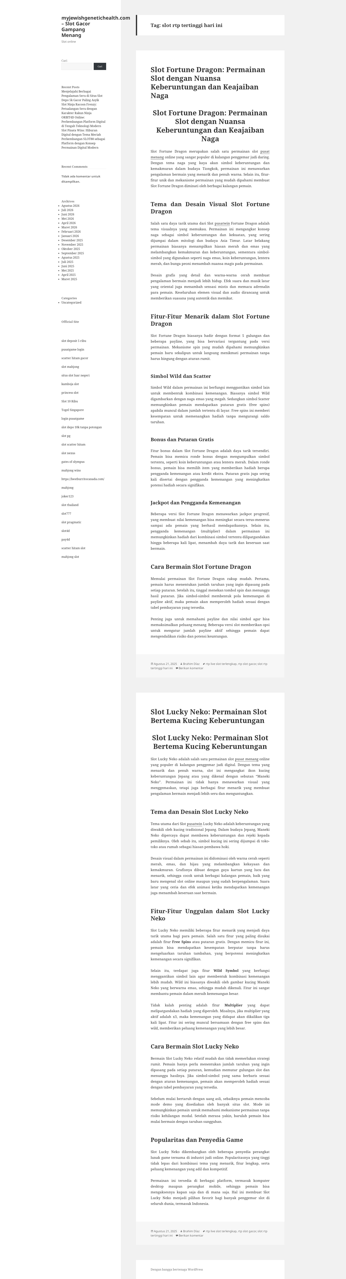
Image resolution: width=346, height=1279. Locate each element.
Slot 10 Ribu (69, 401)
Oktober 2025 (70, 249)
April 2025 (68, 275)
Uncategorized (71, 302)
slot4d (65, 531)
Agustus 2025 (70, 257)
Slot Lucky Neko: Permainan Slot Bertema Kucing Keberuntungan (209, 716)
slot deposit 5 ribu (73, 341)
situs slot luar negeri (75, 375)
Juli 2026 (67, 210)
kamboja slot (70, 384)
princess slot (70, 393)
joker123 (67, 496)
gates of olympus (73, 462)
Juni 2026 (67, 214)
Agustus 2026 (70, 206)
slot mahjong (70, 367)
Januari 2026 (70, 236)
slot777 (66, 514)
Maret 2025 (69, 279)
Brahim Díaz (191, 664)
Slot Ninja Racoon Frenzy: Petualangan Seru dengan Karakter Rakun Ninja (79, 108)
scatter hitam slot (73, 548)
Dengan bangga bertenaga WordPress (177, 1269)
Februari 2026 (71, 232)
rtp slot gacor (247, 664)
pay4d (65, 539)
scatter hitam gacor (74, 358)
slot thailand (70, 505)
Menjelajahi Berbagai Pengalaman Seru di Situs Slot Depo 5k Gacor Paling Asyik (82, 95)
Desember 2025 (72, 240)
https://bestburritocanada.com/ (82, 479)
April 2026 (68, 223)
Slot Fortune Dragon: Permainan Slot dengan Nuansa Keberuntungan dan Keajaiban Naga (208, 82)
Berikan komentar (191, 668)
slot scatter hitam (73, 444)
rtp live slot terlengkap (221, 664)
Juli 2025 (67, 262)
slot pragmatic (71, 522)
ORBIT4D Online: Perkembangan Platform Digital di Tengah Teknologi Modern (83, 121)
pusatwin (222, 223)
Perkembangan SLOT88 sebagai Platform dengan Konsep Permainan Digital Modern (83, 143)
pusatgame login (72, 349)
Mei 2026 (67, 219)
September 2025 (72, 253)
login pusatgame (72, 419)
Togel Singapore (72, 410)
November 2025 (72, 245)
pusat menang (246, 759)
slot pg (65, 436)
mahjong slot (70, 557)
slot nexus (68, 453)
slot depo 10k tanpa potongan (81, 427)
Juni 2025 (67, 266)
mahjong (67, 488)
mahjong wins (71, 470)
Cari (64, 61)
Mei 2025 (67, 270)
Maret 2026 (69, 227)
